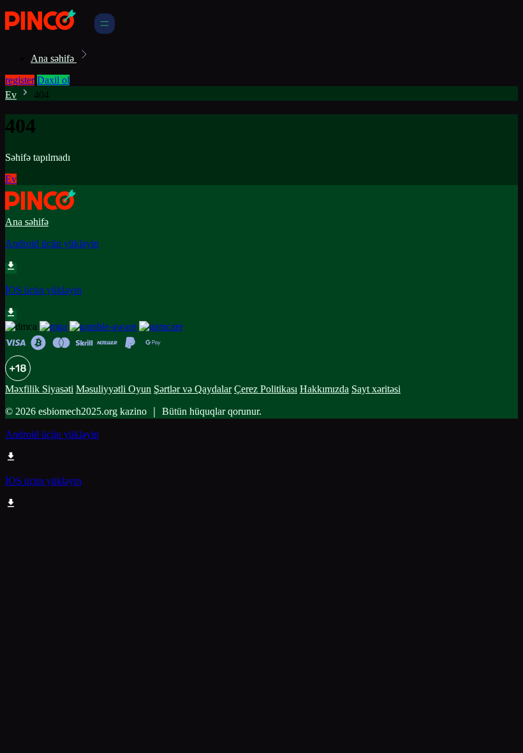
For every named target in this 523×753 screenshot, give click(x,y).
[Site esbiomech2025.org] (48, 30)
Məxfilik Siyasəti (39, 389)
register (19, 80)
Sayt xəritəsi (376, 389)
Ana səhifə (54, 58)
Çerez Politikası (265, 389)
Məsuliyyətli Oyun (113, 389)
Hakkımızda (324, 389)
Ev (11, 94)
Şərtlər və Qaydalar (193, 389)
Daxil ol (53, 80)
